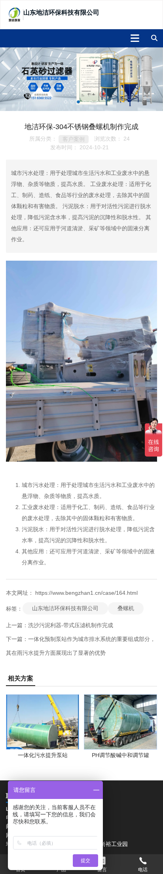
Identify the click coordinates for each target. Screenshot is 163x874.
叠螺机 (126, 608)
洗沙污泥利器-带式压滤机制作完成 (70, 625)
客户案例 (74, 139)
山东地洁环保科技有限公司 (65, 608)
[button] (65, 101)
